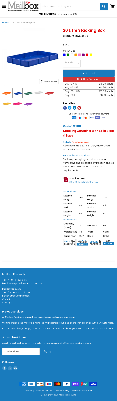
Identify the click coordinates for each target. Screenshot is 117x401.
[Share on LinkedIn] (74, 108)
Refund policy (62, 390)
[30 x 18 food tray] (66, 183)
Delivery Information (82, 390)
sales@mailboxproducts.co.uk (25, 283)
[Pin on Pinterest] (79, 108)
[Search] (104, 6)
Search (28, 390)
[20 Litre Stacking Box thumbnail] (7, 93)
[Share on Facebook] (65, 108)
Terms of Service (43, 390)
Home (5, 22)
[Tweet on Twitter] (69, 108)
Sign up (48, 351)
